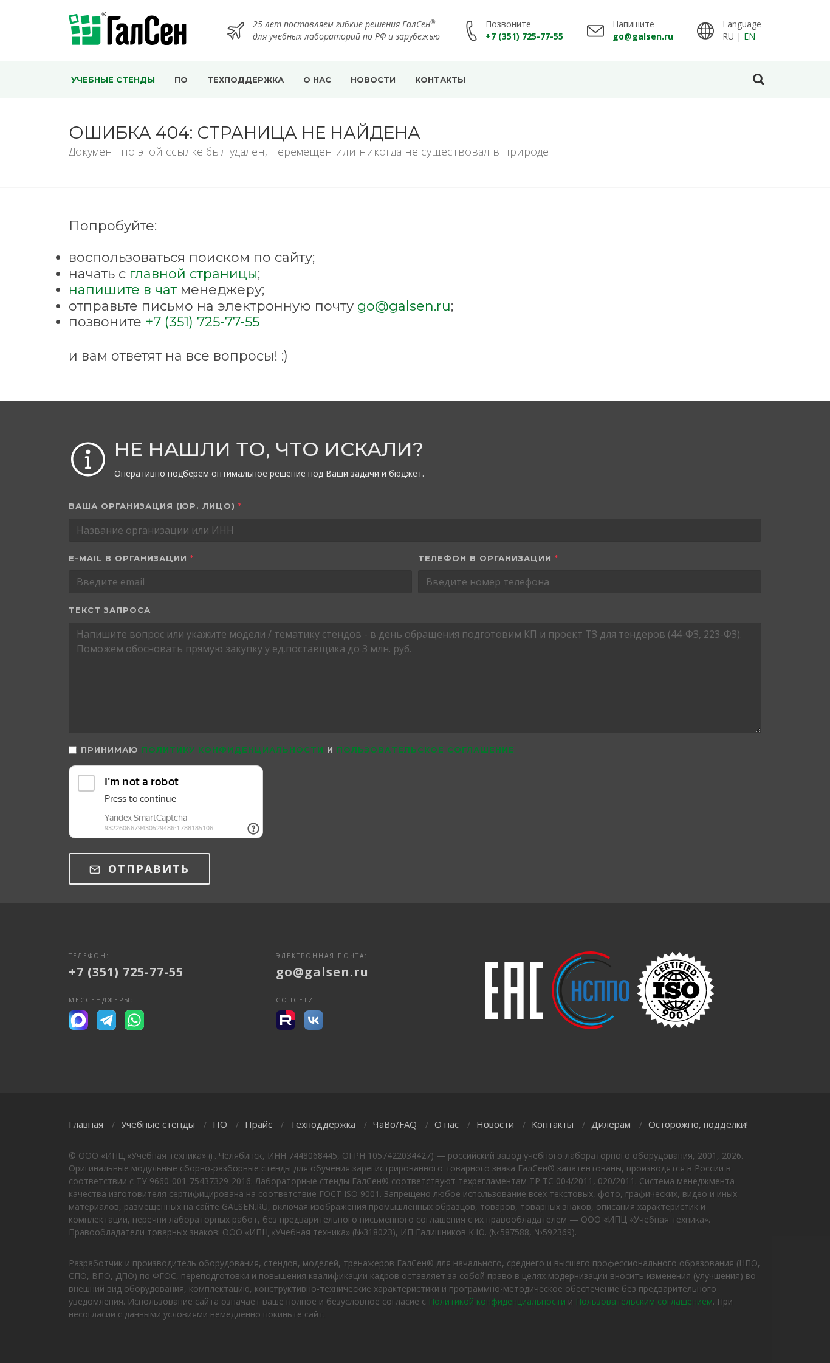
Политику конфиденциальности (233, 749)
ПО (220, 1124)
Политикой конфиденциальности (497, 1301)
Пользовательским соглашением (644, 1301)
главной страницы (193, 274)
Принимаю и (298, 749)
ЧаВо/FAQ (395, 1124)
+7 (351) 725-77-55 (524, 36)
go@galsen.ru (642, 36)
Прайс (258, 1124)
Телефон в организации (488, 558)
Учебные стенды (158, 1124)
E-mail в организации (131, 558)
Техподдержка (322, 1124)
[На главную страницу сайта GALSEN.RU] (128, 30)
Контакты (553, 1124)
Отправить (147, 868)
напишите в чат (123, 289)
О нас (446, 1124)
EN (749, 36)
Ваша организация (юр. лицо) (155, 506)
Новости (495, 1124)
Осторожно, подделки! (698, 1124)
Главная (86, 1124)
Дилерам (611, 1124)
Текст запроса (110, 610)
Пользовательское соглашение (426, 749)
